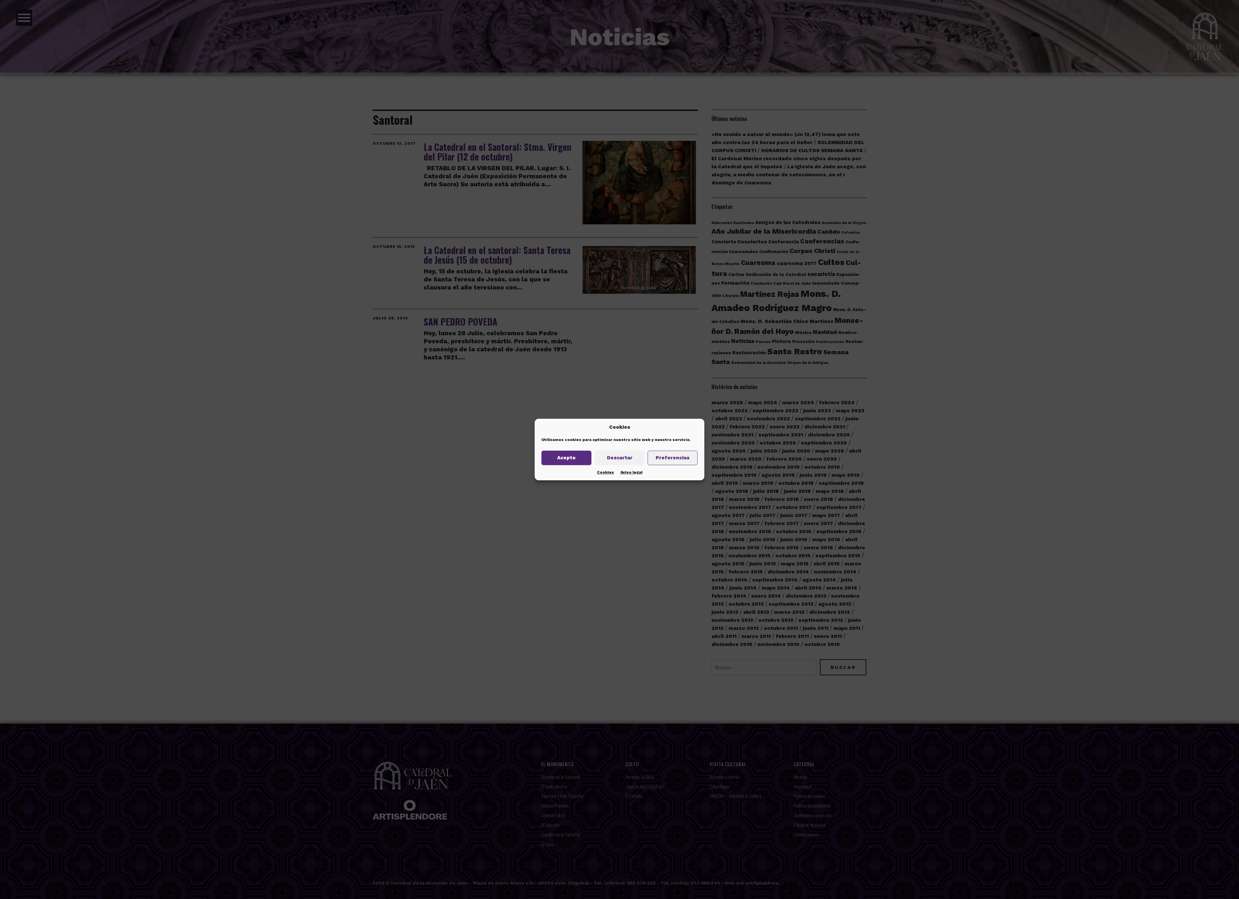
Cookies (605, 472)
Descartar (619, 458)
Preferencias (673, 458)
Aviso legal (631, 472)
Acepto (566, 458)
